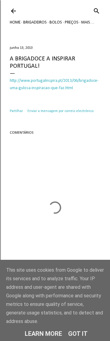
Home (15, 22)
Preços (72, 22)
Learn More (43, 333)
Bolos (56, 22)
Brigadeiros (35, 22)
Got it (78, 333)
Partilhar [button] (16, 111)
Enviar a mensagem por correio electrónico (61, 111)
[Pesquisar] (96, 10)
